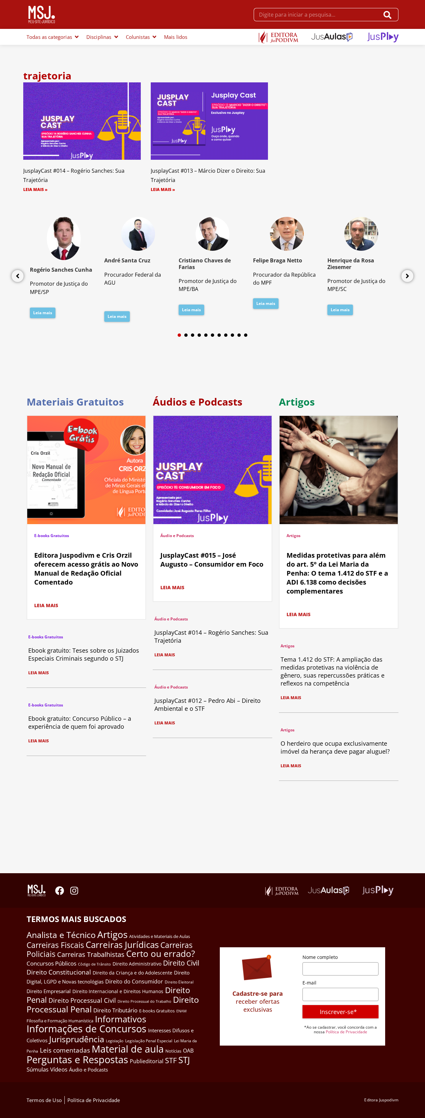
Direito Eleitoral (179, 982)
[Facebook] (59, 890)
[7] (219, 335)
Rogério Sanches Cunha (61, 269)
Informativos (120, 1019)
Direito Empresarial (49, 991)
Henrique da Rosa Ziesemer (350, 263)
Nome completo (320, 957)
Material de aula (128, 1049)
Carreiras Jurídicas (122, 945)
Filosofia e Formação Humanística (60, 1021)
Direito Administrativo (137, 964)
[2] (186, 335)
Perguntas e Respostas (77, 1059)
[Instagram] (74, 890)
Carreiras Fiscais (55, 945)
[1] (179, 335)
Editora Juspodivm (381, 1100)
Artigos (293, 535)
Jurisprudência (76, 1039)
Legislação (115, 1040)
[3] (192, 335)
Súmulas (37, 1069)
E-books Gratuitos (51, 535)
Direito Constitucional (59, 972)
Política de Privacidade (346, 1032)
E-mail (309, 982)
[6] (212, 335)
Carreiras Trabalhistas (91, 954)
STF (171, 1060)
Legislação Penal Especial (148, 1041)
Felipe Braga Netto (277, 260)
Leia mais (42, 313)
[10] (239, 335)
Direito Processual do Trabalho (144, 1001)
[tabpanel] (64, 269)
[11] (245, 335)
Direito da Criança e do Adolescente (132, 973)
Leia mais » (35, 189)
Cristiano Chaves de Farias (205, 263)
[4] (199, 335)
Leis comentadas (65, 1050)
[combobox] (317, 14)
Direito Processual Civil (82, 1000)
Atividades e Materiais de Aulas (159, 936)
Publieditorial (146, 1061)
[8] (225, 335)
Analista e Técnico (61, 934)
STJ (184, 1060)
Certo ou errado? (160, 954)
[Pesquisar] (389, 14)
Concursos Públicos (51, 963)
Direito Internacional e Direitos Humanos (117, 991)
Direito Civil (181, 963)
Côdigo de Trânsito (94, 964)
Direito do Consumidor (134, 981)
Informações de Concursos (86, 1028)
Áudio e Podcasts (177, 535)
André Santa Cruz (127, 260)
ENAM (181, 1011)
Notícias (173, 1051)
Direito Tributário (115, 1010)
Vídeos (58, 1069)
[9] (232, 335)
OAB (188, 1050)
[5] (206, 335)
